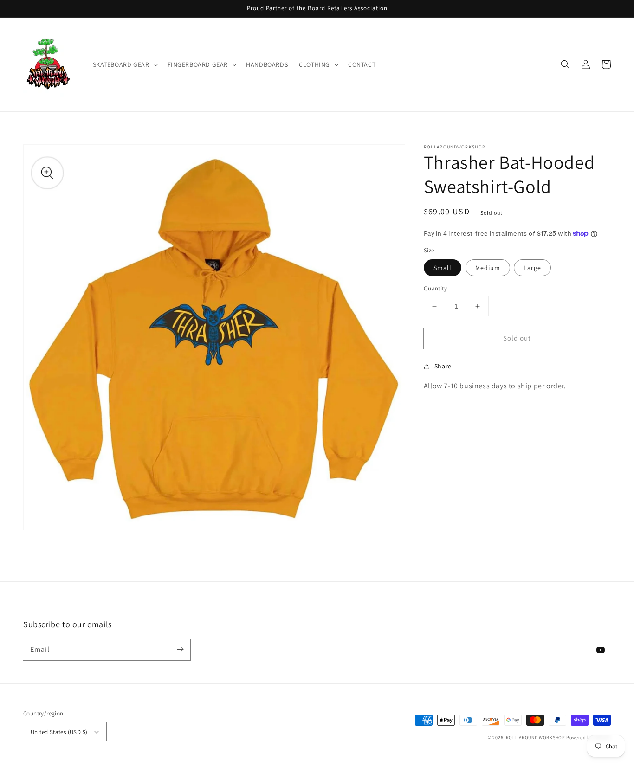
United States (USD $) (59, 732)
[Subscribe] (180, 649)
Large (532, 268)
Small (442, 268)
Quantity (435, 288)
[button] (124, 64)
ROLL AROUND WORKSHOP (535, 737)
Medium (487, 268)
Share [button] (443, 366)
